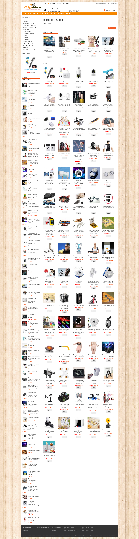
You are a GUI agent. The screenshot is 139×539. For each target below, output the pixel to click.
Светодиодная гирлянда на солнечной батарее (34, 147)
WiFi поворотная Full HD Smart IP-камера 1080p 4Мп (64, 106)
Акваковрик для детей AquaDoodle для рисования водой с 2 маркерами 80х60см (64, 130)
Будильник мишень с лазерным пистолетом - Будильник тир (93, 155)
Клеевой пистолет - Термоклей (32, 265)
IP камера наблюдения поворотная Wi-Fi (93, 80)
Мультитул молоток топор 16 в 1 (93, 306)
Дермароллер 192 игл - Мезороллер (33, 344)
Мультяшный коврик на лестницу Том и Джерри (108, 306)
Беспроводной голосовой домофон (49, 154)
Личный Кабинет (55, 529)
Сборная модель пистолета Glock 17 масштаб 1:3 (32, 316)
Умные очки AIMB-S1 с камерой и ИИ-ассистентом (33, 99)
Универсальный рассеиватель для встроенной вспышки (49, 431)
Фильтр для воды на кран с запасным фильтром (64, 431)
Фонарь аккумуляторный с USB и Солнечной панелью (34, 473)
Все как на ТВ (26, 29)
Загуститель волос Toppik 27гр (31, 70)
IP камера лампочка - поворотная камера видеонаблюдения (79, 81)
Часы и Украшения (28, 43)
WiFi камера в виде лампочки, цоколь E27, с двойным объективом (34, 458)
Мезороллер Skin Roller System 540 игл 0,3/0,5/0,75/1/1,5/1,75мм (94, 50)
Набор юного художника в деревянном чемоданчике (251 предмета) (49, 331)
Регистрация (114, 3)
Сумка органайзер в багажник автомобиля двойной (64, 406)
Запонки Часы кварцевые (108, 181)
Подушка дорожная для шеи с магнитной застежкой (33, 480)
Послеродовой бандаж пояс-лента (93, 355)
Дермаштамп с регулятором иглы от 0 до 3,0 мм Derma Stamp (33, 331)
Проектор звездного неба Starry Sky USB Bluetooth (108, 355)
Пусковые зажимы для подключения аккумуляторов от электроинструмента (33, 251)
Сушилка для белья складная (79, 405)
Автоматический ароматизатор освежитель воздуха (79, 106)
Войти (109, 3)
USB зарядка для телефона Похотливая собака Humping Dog (49, 106)
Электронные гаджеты (29, 25)
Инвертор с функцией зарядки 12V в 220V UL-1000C (33, 212)
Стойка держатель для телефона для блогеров (49, 405)
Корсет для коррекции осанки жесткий (78, 256)
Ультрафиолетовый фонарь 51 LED (32, 175)
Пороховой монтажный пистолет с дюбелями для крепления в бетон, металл (64, 357)
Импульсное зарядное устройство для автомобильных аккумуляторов (49, 232)
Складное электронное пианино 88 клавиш (33, 418)
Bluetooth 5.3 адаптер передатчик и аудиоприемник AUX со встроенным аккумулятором (31, 426)
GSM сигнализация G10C (64, 80)
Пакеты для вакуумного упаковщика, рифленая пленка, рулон (79, 50)
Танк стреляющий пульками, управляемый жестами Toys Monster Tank (94, 406)
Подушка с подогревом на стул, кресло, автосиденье (49, 356)
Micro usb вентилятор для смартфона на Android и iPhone (108, 81)
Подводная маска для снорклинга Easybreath (108, 330)
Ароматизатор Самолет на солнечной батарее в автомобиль (79, 130)
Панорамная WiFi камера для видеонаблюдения (94, 330)
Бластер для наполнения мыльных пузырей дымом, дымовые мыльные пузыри (79, 156)
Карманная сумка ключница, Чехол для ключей (33, 512)
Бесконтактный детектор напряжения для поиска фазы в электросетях (94, 130)
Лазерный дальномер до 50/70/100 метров (34, 259)
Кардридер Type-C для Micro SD (33, 227)
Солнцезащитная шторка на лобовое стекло (34, 285)
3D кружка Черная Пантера (32, 112)
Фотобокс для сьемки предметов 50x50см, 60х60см (79, 431)
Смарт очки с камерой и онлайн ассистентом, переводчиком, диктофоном (34, 243)
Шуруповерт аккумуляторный (32, 125)
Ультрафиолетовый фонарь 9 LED (32, 168)
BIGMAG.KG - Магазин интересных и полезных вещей (33, 535)
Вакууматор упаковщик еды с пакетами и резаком (33, 279)
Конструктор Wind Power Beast (64, 256)
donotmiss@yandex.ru (71, 530)
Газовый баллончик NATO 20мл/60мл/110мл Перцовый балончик (34, 155)
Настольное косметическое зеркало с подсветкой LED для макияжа (79, 331)
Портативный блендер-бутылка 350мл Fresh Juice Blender (33, 519)
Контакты (25, 530)
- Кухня (25, 35)
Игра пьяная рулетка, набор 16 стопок (64, 207)
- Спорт (26, 37)
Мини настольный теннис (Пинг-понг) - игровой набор (32, 92)
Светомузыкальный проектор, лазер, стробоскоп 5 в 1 (32, 444)
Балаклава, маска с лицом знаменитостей (33, 495)
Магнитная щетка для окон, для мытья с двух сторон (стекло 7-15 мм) (108, 281)
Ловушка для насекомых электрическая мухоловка (79, 281)
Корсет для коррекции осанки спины (93, 256)
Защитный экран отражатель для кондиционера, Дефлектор (32, 300)
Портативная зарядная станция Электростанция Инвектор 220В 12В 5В (34, 379)
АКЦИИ (41, 13)
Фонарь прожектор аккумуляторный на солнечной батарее (32, 466)
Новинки (25, 21)
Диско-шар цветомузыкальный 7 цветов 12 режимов (79, 182)
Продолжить (112, 27)
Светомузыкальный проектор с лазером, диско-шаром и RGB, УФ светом (34, 220)
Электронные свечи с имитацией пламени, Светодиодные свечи (33, 162)
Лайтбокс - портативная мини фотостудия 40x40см (49, 281)
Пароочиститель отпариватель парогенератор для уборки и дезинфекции (33, 204)
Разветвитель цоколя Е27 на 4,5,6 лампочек (64, 381)
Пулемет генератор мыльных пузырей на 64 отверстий (49, 382)
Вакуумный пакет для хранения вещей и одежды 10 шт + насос (33, 188)
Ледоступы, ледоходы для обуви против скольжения (108, 50)
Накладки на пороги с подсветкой (64, 330)
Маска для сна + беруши (34, 450)
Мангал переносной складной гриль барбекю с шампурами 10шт (34, 292)
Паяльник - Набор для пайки (33, 351)
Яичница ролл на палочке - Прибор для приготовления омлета (49, 455)
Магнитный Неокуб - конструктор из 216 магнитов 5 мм (64, 307)
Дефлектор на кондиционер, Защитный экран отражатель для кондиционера (64, 183)
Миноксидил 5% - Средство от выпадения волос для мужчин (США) (49, 51)
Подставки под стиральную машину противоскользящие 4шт (34, 387)
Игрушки (25, 47)
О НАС (47, 13)
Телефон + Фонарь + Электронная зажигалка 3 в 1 (108, 406)
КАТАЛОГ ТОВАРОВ (33, 13)
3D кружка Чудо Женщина (32, 106)
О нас (24, 529)
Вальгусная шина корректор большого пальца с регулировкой (33, 309)
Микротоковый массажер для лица (34, 119)
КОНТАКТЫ (69, 13)
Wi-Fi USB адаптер (32, 371)
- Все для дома (27, 31)
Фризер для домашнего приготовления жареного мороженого (94, 431)
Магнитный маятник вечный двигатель (49, 306)
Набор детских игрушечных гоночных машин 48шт (33, 323)
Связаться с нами (41, 529)
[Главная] (24, 13)
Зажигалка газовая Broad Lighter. (34, 181)
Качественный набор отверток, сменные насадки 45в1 (94, 232)
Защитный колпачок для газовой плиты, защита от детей (34, 85)
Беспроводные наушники (64, 153)
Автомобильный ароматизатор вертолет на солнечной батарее (93, 106)
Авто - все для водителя (29, 27)
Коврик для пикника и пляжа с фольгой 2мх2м (108, 231)
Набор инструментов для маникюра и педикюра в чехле (34, 358)
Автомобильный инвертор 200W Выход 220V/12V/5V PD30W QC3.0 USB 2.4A (33, 395)
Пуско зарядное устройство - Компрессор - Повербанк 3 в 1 (34, 133)
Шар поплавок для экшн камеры (108, 430)
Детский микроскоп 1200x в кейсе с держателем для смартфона (49, 183)
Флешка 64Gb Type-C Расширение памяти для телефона (34, 235)
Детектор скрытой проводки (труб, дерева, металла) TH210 (34, 196)
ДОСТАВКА (53, 13)
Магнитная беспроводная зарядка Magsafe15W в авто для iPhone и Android (93, 282)
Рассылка (54, 530)
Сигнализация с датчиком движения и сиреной (93, 382)
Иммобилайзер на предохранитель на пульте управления (93, 208)
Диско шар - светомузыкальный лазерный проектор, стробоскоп (33, 403)
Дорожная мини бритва (93, 180)
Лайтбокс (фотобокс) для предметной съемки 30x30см (108, 257)
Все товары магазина (29, 49)
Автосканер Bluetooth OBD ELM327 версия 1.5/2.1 (49, 130)
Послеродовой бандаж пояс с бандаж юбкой (78, 355)
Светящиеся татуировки (34, 271)
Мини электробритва (79, 305)
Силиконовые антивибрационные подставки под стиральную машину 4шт (34, 503)
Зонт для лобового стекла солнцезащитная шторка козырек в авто (49, 208)
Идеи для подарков (28, 23)
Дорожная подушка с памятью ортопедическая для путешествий (33, 488)
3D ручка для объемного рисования (49, 80)
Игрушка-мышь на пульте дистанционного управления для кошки (79, 208)
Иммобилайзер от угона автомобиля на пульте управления (108, 208)
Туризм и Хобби (27, 41)
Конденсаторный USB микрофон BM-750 (49, 256)
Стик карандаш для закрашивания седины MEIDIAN (33, 141)
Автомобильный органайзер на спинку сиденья (108, 106)
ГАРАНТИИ (61, 13)
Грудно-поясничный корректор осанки (108, 154)
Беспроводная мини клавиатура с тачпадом (108, 129)
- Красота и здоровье (29, 33)
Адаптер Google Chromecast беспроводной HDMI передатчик (33, 436)
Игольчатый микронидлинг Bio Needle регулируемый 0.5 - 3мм (34, 338)
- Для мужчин (27, 39)
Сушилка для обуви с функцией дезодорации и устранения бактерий (34, 412)
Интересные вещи (28, 45)
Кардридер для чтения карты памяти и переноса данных (33, 366)
